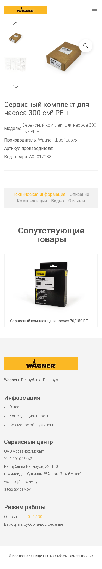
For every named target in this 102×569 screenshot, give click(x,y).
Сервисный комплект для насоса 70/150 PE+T (51, 321)
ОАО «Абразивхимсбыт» (66, 556)
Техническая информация (39, 194)
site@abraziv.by (17, 489)
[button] (15, 24)
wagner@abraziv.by (21, 481)
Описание (79, 194)
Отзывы (76, 200)
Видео (57, 200)
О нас (14, 407)
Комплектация (32, 200)
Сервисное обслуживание (32, 425)
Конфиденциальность (29, 416)
